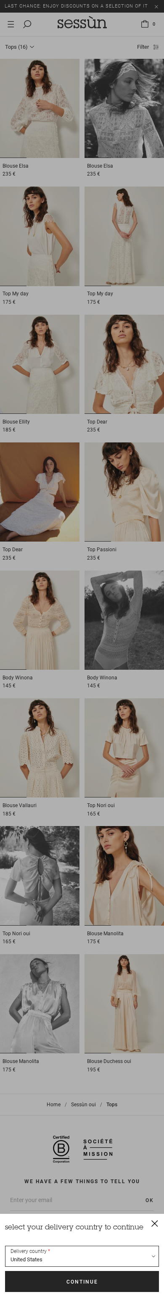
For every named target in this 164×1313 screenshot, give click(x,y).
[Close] (154, 1223)
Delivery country (29, 1251)
